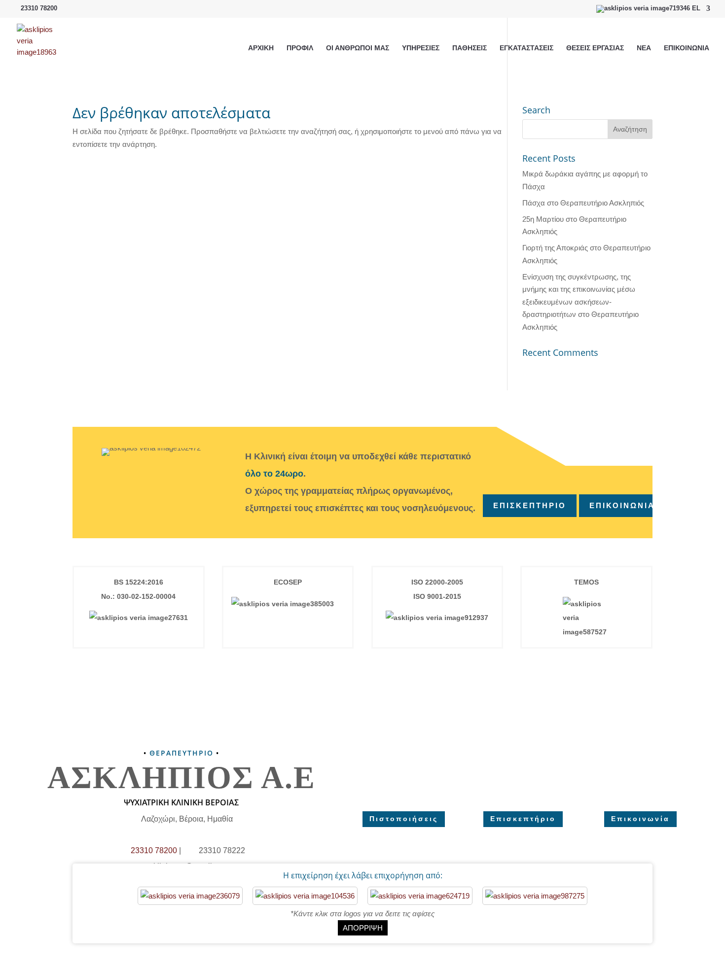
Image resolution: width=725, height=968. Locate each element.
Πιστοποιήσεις (403, 819)
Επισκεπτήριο (523, 819)
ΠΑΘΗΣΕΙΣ (469, 48)
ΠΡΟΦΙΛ (300, 48)
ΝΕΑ (644, 48)
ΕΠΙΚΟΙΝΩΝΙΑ (686, 48)
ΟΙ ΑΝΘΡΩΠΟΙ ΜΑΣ (357, 48)
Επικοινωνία (640, 819)
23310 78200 (39, 8)
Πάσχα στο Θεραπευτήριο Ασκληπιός (583, 203)
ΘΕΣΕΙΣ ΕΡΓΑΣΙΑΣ (595, 48)
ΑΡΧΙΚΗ (261, 48)
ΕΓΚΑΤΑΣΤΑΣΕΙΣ (526, 48)
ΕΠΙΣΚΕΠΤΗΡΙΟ (529, 505)
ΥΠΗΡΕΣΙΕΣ (420, 48)
